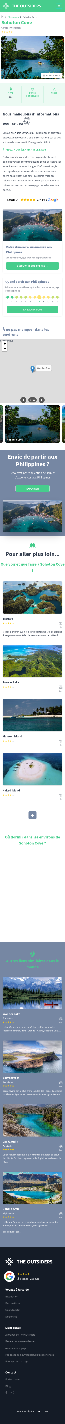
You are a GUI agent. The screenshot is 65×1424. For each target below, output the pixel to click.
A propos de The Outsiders (20, 1334)
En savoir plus (32, 309)
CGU (39, 1411)
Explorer (32, 488)
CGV (46, 1411)
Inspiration (11, 1296)
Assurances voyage (15, 1348)
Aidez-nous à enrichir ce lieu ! (25, 149)
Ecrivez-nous (12, 1379)
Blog (8, 1386)
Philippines (13, 16)
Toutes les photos (53, 75)
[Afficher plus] (32, 815)
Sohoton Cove (30, 16)
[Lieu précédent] (23, 400)
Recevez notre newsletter (20, 1341)
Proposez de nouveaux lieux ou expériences (29, 1354)
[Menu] (59, 6)
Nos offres (11, 1316)
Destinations (12, 1303)
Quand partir (12, 1310)
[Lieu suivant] (42, 400)
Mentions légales (25, 1411)
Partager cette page (16, 1361)
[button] (33, 200)
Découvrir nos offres (32, 265)
